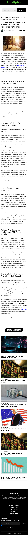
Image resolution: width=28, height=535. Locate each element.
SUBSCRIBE (23, 523)
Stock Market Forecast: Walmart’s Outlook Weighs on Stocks (14, 478)
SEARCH (21, 10)
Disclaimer (14, 511)
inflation (24, 309)
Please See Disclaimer (7, 321)
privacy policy (10, 527)
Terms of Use (14, 507)
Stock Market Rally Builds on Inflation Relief (12, 453)
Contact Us (14, 513)
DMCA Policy (14, 509)
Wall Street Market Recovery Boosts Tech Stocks (12, 357)
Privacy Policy (14, 505)
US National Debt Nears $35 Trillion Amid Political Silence (14, 405)
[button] (2, 2)
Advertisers (14, 503)
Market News (8, 17)
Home (2, 17)
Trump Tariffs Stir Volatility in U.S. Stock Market (13, 429)
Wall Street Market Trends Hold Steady (13, 381)
